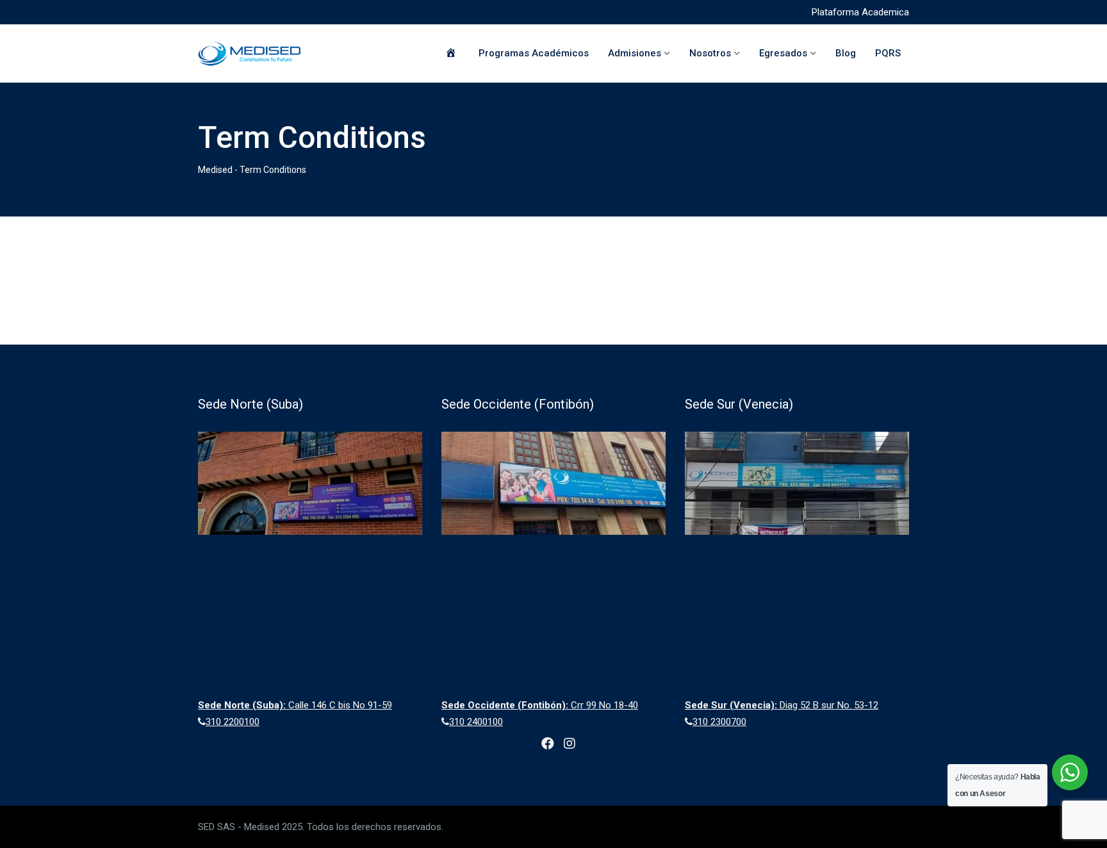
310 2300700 (719, 722)
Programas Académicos (534, 53)
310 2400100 (476, 722)
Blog (845, 53)
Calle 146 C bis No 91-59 (295, 705)
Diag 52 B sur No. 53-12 (781, 705)
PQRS (888, 53)
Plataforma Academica (860, 12)
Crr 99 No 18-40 (539, 705)
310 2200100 (232, 722)
